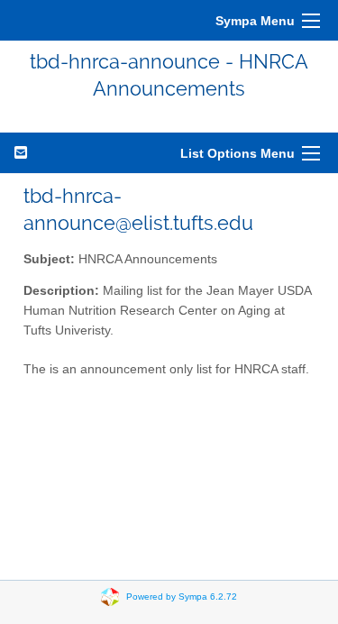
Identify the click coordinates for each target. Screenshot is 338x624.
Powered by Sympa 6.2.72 (181, 596)
